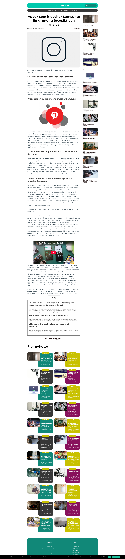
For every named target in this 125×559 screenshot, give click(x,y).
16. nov (72, 402)
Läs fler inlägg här (53, 339)
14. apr (45, 369)
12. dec (72, 386)
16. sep (72, 502)
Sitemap (75, 554)
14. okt (72, 436)
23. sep (45, 485)
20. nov (45, 402)
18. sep (45, 502)
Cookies (65, 10)
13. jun (72, 353)
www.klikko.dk (51, 553)
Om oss (59, 10)
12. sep (72, 518)
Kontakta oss (73, 10)
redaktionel (76, 28)
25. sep (72, 469)
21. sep (72, 485)
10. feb (45, 386)
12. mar (73, 369)
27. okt (72, 419)
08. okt (72, 452)
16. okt (45, 436)
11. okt (45, 452)
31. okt (45, 419)
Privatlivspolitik (116, 556)
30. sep (45, 469)
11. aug (45, 353)
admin (42, 28)
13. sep (45, 518)
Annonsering (52, 10)
